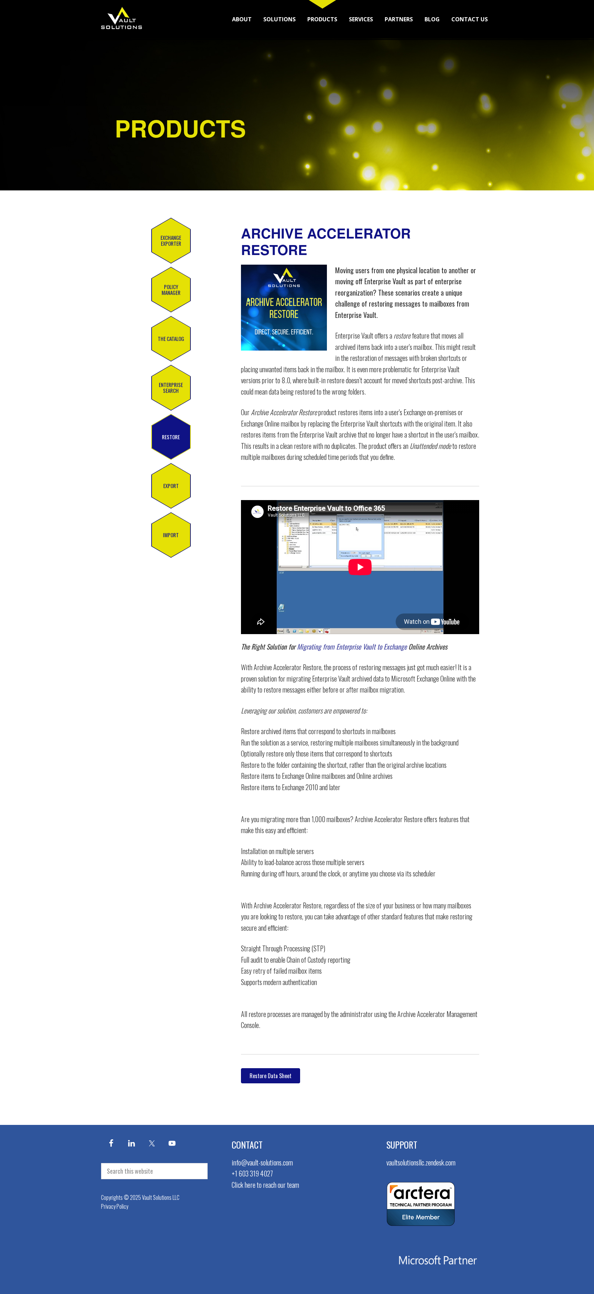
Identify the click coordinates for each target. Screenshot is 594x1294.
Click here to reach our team (265, 1185)
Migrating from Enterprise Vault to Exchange (352, 646)
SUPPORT (401, 1144)
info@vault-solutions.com (262, 1162)
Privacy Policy (114, 1206)
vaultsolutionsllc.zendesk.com (420, 1162)
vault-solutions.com (121, 18)
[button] (171, 240)
